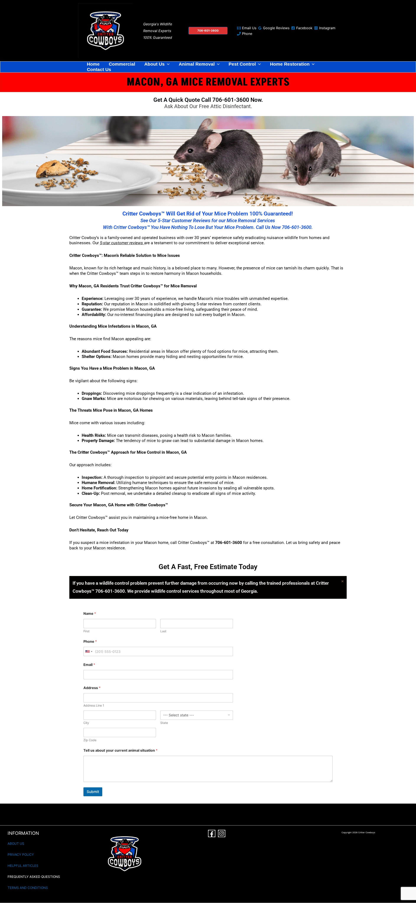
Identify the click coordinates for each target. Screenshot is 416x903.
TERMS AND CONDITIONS (28, 888)
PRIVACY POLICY (21, 855)
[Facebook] (211, 833)
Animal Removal (197, 63)
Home (93, 63)
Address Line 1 (93, 705)
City (86, 723)
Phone (90, 641)
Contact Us (99, 69)
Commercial (122, 63)
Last (163, 631)
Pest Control (242, 63)
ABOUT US (16, 844)
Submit (93, 792)
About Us (154, 63)
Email (89, 665)
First (86, 631)
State (164, 723)
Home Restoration (290, 63)
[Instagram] (221, 833)
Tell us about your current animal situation (120, 750)
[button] (208, 30)
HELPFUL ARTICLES (23, 866)
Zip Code (89, 740)
